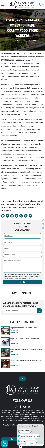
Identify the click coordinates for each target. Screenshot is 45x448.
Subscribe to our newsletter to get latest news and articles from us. (20, 304)
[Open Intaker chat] (20, 447)
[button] (3, 216)
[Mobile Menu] (3, 4)
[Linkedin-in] (29, 406)
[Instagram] (16, 406)
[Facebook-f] (20, 406)
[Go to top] (22, 378)
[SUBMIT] (39, 310)
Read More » (14, 333)
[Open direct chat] (39, 421)
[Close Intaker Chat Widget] (42, 421)
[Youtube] (24, 406)
